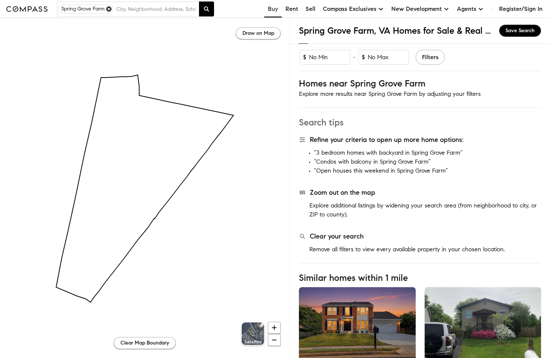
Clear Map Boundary (144, 343)
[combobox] (156, 9)
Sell (310, 8)
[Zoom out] (274, 340)
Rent (291, 8)
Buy (273, 8)
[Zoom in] (274, 328)
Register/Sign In (521, 8)
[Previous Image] (308, 326)
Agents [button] (466, 8)
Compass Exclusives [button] (349, 8)
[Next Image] (407, 326)
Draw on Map (258, 33)
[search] (206, 8)
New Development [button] (416, 8)
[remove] (109, 9)
